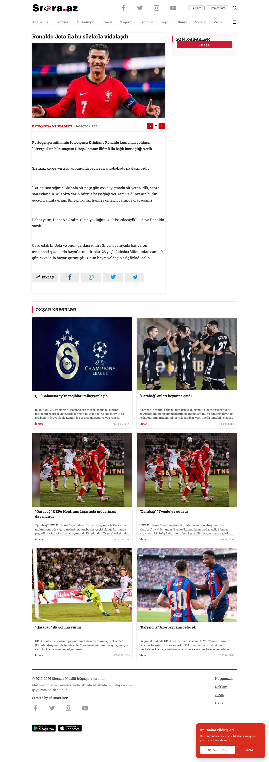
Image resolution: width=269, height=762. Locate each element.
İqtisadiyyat (86, 22)
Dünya (182, 22)
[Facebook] (123, 8)
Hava (219, 703)
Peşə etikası (217, 8)
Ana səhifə (40, 22)
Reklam (196, 8)
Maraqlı (200, 22)
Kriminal (146, 22)
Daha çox (204, 44)
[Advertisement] (204, 69)
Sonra (249, 749)
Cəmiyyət (63, 22)
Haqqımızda (224, 678)
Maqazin (126, 22)
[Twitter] (140, 8)
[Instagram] (156, 8)
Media (218, 22)
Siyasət (107, 22)
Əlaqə (219, 695)
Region (165, 22)
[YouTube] (173, 8)
